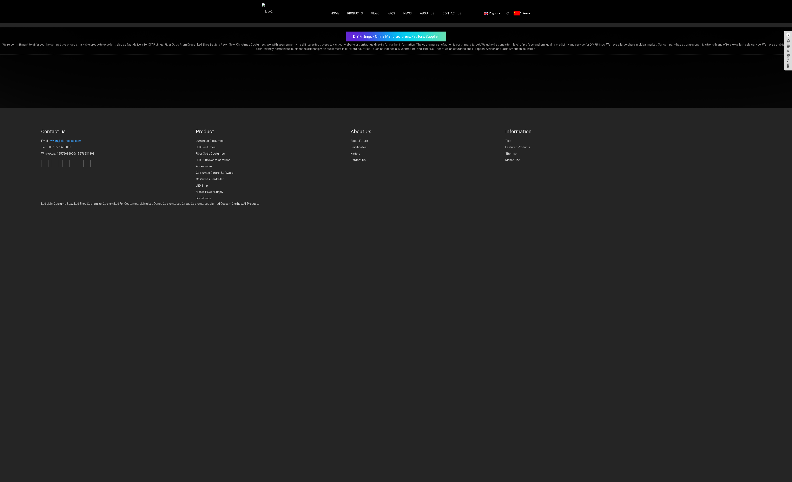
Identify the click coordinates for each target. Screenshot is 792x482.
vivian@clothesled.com (65, 140)
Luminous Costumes (210, 140)
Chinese (525, 13)
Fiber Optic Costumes (210, 153)
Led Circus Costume (190, 203)
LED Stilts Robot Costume (213, 160)
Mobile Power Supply (209, 192)
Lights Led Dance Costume (157, 203)
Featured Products (517, 147)
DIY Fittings (203, 198)
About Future (359, 140)
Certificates (359, 147)
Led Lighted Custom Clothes (223, 203)
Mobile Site (512, 160)
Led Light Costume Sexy (57, 203)
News (407, 13)
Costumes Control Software (214, 172)
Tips (508, 140)
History (355, 153)
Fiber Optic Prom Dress (180, 44)
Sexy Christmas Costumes (247, 44)
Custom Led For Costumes (120, 203)
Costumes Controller (210, 179)
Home (335, 13)
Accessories (204, 166)
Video (375, 13)
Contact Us (452, 13)
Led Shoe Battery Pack (212, 44)
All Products (251, 203)
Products (355, 13)
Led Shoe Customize (88, 203)
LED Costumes (206, 147)
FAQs (391, 13)
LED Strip (202, 185)
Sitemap (511, 153)
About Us (427, 13)
